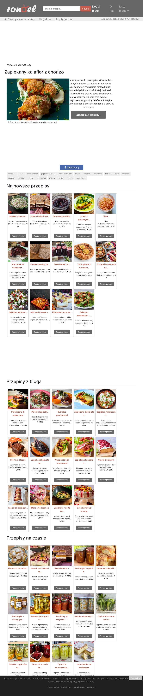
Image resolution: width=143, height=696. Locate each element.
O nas (112, 8)
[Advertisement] (71, 43)
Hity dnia (45, 19)
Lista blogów (124, 8)
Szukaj (85, 8)
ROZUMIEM (135, 678)
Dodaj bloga (96, 8)
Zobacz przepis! (18, 236)
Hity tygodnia (63, 19)
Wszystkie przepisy (22, 19)
